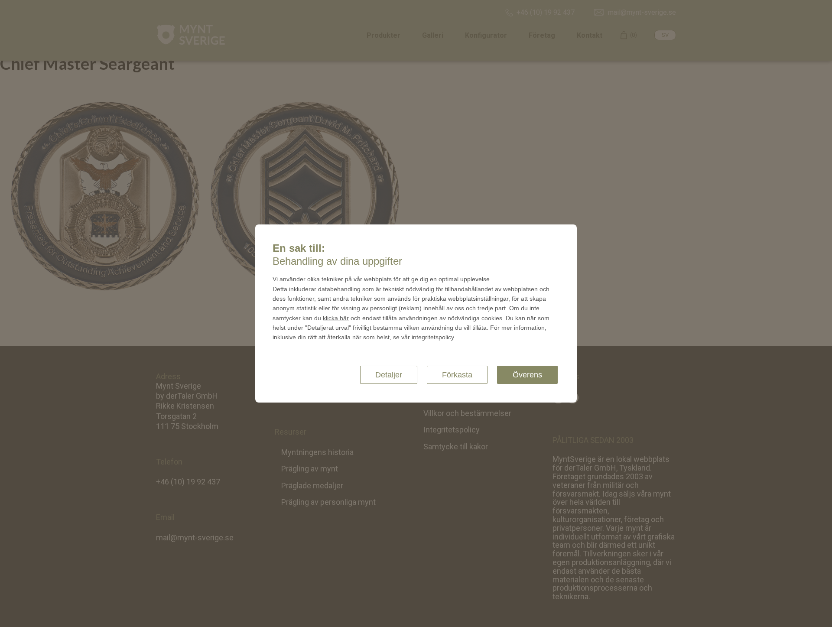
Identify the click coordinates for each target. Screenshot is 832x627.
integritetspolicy (433, 337)
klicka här (336, 318)
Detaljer (388, 374)
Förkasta (457, 374)
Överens (527, 374)
